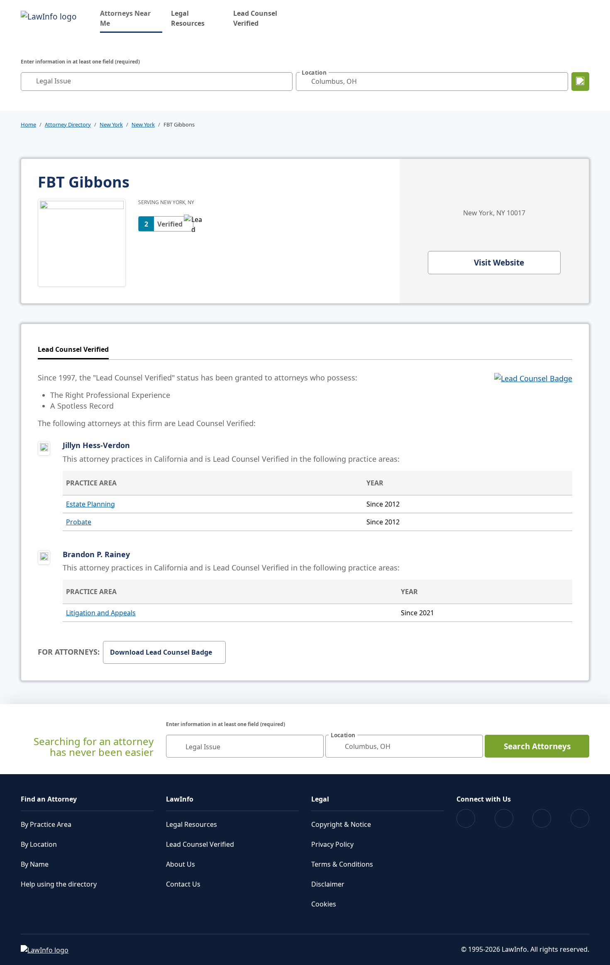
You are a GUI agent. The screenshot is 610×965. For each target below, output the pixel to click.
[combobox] (157, 81)
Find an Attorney (49, 799)
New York (111, 124)
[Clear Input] (284, 81)
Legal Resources (188, 18)
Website (499, 262)
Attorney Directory (68, 124)
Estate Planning (90, 504)
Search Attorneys (537, 746)
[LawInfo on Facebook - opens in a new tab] (465, 818)
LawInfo (179, 799)
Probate (78, 521)
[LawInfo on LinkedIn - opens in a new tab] (580, 818)
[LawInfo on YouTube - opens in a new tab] (541, 818)
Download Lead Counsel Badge (161, 652)
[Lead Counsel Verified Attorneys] (533, 400)
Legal (320, 799)
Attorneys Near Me (131, 18)
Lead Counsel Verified (255, 18)
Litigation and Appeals (101, 612)
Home (28, 124)
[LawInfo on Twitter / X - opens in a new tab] (504, 818)
